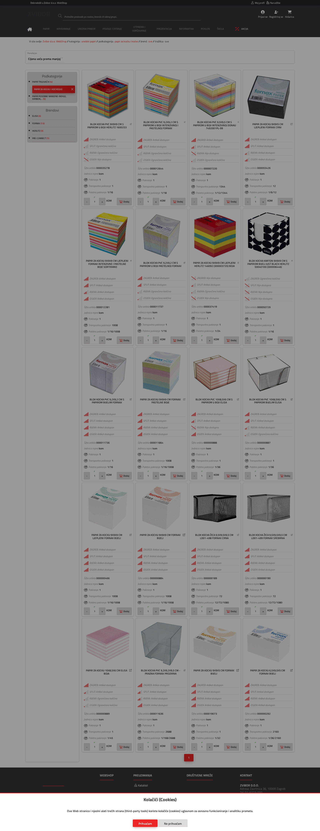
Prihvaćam (145, 823)
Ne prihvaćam (173, 823)
